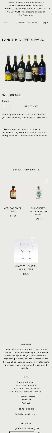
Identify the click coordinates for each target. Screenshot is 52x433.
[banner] (26, 23)
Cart (45, 23)
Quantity (6, 101)
